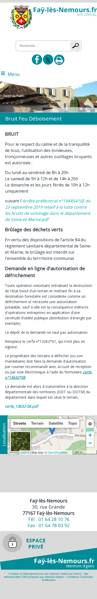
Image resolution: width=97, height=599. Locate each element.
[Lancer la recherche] (76, 46)
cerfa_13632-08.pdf (21, 406)
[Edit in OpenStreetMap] (70, 452)
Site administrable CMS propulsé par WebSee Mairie (46, 575)
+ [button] (90, 435)
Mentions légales (80, 565)
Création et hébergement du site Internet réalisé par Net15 (45, 573)
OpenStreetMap (58, 452)
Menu (14, 74)
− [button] (90, 443)
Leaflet (25, 452)
